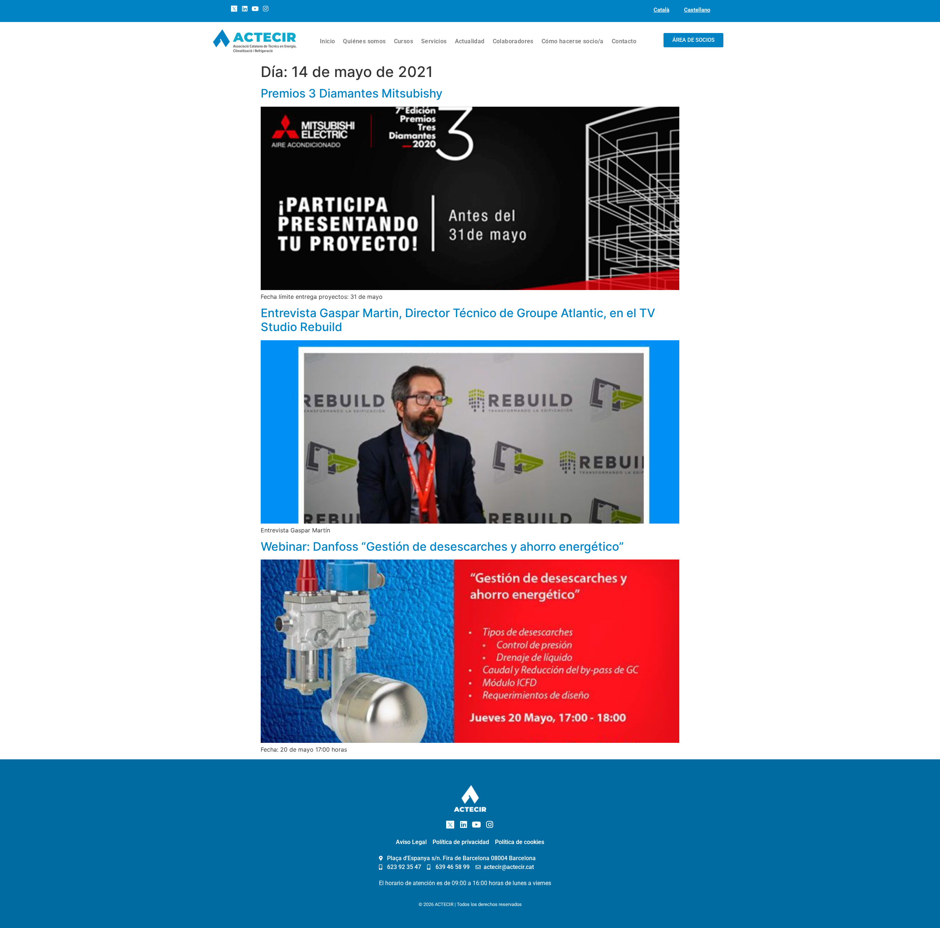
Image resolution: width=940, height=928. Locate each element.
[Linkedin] (244, 8)
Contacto (624, 41)
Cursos (403, 41)
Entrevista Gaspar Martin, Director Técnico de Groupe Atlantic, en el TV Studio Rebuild (458, 320)
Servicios (434, 41)
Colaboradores (513, 41)
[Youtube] (255, 8)
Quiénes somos (364, 41)
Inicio (327, 41)
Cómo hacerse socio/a (573, 41)
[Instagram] (265, 8)
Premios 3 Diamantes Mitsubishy (351, 93)
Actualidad (470, 41)
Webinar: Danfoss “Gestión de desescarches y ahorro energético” (442, 546)
